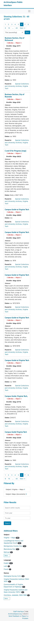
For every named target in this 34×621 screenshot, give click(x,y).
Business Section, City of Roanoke (14, 95)
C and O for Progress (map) (15, 151)
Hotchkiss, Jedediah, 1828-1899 (16, 595)
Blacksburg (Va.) (11, 549)
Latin (6, 566)
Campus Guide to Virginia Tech (17, 209)
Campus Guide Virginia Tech (16, 432)
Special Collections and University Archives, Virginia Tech (17, 86)
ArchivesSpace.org (15, 614)
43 (17, 28)
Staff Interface (18, 611)
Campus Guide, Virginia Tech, (16, 396)
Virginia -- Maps (11, 538)
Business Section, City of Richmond (14, 39)
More (6, 555)
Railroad (8, 552)
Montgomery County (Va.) (15, 546)
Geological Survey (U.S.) (14, 576)
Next (22, 28)
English (8, 563)
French (7, 569)
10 (9, 28)
